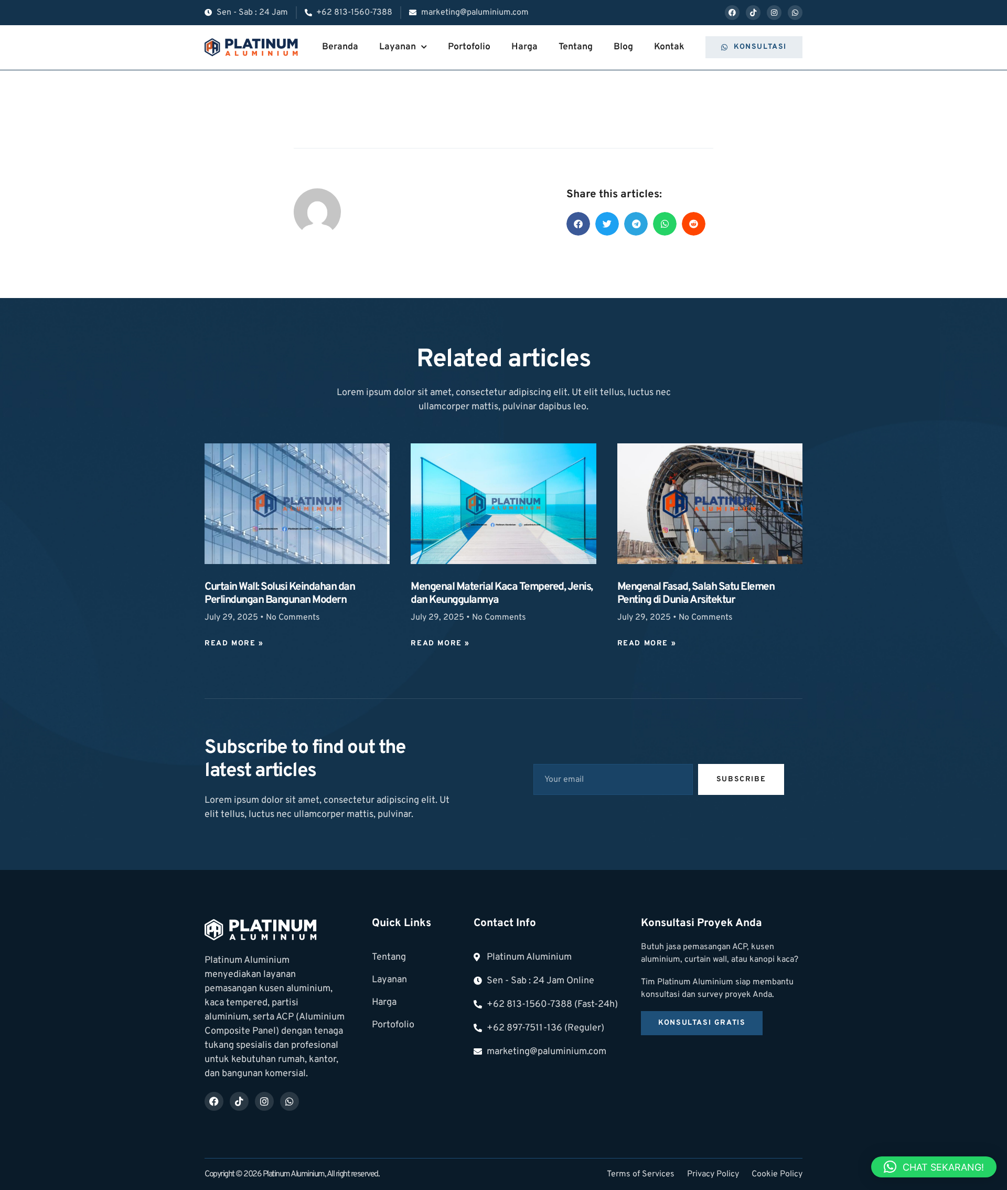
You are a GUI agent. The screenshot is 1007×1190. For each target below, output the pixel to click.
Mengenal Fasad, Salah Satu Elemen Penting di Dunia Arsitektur (696, 593)
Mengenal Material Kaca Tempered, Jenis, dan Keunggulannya (502, 593)
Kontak (669, 47)
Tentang (576, 47)
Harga (524, 47)
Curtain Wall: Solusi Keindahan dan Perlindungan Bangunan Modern (280, 593)
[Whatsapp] (795, 12)
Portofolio (469, 47)
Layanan (397, 47)
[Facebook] (732, 12)
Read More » (234, 643)
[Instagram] (774, 12)
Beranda (340, 47)
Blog (623, 47)
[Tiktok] (753, 12)
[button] (578, 224)
